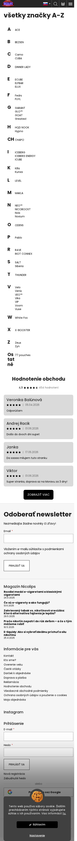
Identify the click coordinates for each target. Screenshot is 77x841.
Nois (17, 213)
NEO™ (18, 205)
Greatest (21, 119)
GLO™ (18, 111)
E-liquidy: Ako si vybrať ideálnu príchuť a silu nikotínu (35, 633)
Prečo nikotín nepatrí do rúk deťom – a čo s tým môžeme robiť (38, 623)
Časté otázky (12, 669)
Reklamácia (11, 682)
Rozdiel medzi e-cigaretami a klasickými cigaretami (32, 593)
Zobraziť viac (38, 494)
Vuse (18, 309)
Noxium (20, 216)
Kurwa (19, 172)
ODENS (19, 225)
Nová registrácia (14, 774)
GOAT (19, 115)
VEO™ (18, 295)
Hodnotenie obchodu (38, 379)
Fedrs (18, 95)
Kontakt (9, 656)
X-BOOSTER (22, 330)
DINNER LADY (23, 67)
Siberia (19, 266)
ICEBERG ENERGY (25, 156)
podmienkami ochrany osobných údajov (34, 551)
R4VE (18, 250)
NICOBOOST (23, 209)
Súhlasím (39, 824)
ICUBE (18, 159)
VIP (17, 302)
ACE (17, 30)
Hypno (19, 131)
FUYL (18, 99)
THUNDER (20, 275)
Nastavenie (37, 835)
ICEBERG (20, 152)
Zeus (18, 343)
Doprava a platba (15, 678)
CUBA (18, 58)
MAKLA (19, 193)
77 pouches (22, 355)
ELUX (18, 87)
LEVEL (18, 181)
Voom (19, 305)
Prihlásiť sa (16, 566)
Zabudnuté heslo (15, 778)
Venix (18, 291)
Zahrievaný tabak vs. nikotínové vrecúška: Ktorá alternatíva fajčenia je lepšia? (34, 612)
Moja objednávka (15, 700)
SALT (18, 262)
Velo (18, 287)
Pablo (18, 237)
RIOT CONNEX (23, 254)
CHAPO (19, 140)
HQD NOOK (22, 127)
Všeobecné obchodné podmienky (26, 691)
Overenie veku (13, 664)
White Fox (21, 318)
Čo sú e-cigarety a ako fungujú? (27, 602)
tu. (64, 813)
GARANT (20, 108)
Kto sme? (10, 660)
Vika (17, 298)
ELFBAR (19, 83)
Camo (19, 54)
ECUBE (19, 79)
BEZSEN (19, 42)
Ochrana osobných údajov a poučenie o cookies (35, 695)
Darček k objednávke (17, 673)
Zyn (17, 346)
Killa (17, 168)
